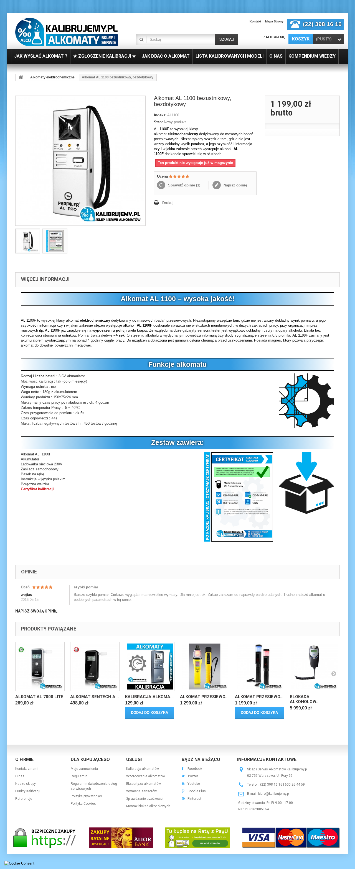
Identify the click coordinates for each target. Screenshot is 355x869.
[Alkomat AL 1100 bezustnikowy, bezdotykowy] (28, 241)
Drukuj (168, 203)
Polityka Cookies (83, 804)
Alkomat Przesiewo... (204, 696)
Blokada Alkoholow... (305, 699)
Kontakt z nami (26, 769)
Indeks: (160, 115)
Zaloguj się (274, 37)
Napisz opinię (234, 185)
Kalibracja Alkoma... (149, 696)
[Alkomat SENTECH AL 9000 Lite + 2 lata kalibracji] (95, 666)
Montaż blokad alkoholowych (148, 806)
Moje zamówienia (84, 769)
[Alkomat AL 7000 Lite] (40, 666)
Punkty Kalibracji (27, 791)
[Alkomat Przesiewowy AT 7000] (204, 666)
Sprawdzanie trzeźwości (144, 799)
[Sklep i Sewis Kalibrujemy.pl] (66, 31)
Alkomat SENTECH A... (94, 696)
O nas (19, 776)
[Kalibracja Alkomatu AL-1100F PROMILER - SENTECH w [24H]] (149, 666)
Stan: (158, 122)
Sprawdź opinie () (183, 185)
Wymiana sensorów (141, 791)
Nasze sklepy (25, 784)
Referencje (23, 799)
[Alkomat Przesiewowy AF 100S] (259, 666)
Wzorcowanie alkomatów (145, 776)
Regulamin (79, 776)
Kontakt (255, 21)
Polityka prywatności (86, 796)
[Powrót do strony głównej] (21, 77)
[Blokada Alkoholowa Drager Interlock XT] (314, 666)
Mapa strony (274, 21)
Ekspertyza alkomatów (143, 784)
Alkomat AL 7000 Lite (39, 696)
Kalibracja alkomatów (142, 769)
